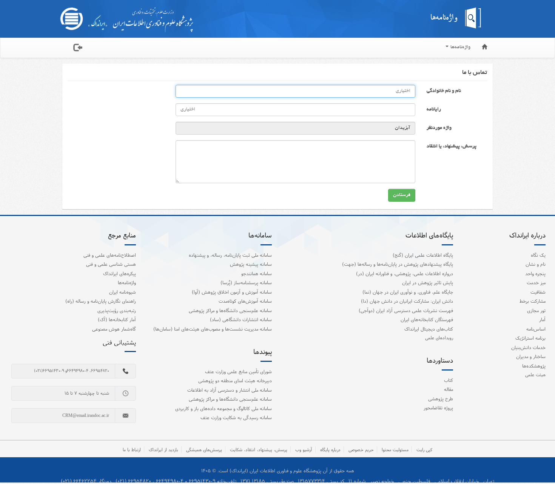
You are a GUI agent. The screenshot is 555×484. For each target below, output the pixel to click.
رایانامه (434, 109)
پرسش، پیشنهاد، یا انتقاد (451, 146)
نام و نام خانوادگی (444, 91)
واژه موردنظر (439, 128)
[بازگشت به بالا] (539, 463)
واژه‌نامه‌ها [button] (459, 47)
